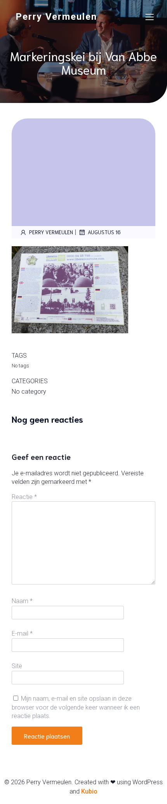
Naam (22, 601)
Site (17, 666)
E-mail (22, 633)
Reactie (24, 497)
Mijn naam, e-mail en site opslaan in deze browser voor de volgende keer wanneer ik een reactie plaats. (76, 707)
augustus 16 (104, 232)
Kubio (89, 791)
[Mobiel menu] (149, 16)
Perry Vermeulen (51, 232)
